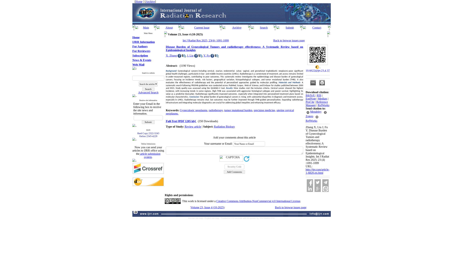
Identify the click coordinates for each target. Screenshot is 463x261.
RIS (319, 95)
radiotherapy (216, 110)
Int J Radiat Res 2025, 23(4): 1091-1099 (206, 40)
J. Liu (190, 55)
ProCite (310, 101)
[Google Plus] (318, 189)
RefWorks (323, 105)
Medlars (322, 98)
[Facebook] (310, 182)
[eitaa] (325, 189)
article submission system (149, 155)
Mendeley (316, 111)
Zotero (309, 116)
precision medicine (264, 110)
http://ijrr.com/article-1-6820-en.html (317, 171)
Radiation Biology (224, 126)
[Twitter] (318, 182)
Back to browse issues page (289, 40)
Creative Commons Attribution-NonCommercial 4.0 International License (258, 201)
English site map (212, 218)
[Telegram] (325, 182)
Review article (193, 126)
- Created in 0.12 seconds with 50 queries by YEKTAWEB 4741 (247, 218)
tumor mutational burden (238, 110)
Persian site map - (196, 218)
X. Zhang (171, 55)
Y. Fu (206, 55)
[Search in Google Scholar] (179, 56)
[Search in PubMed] (184, 56)
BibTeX (310, 95)
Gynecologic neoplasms (193, 110)
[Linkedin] (310, 189)
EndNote (311, 98)
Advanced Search (148, 92)
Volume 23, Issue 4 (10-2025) (207, 207)
